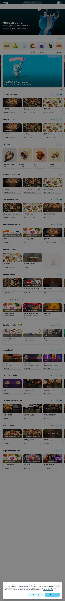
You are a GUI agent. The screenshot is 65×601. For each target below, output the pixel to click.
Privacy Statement (48, 589)
